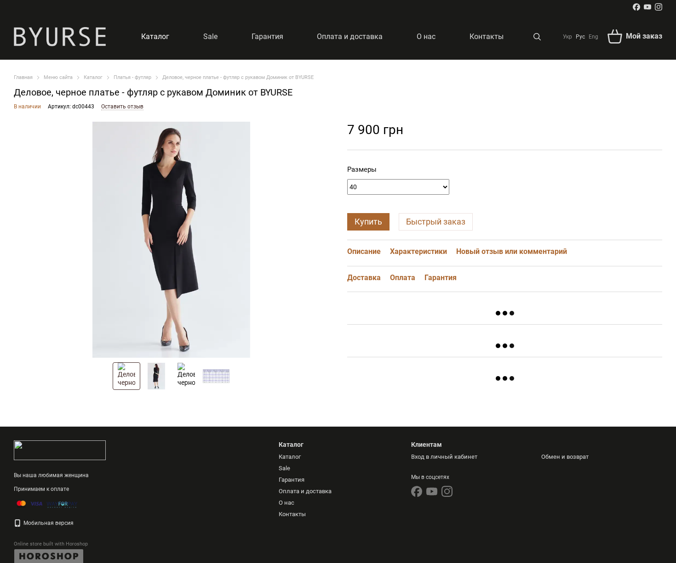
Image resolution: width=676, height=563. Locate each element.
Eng (593, 36)
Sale (210, 36)
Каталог (155, 36)
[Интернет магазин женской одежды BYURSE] (60, 450)
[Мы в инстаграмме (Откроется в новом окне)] (658, 7)
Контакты (487, 36)
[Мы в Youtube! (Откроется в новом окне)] (647, 7)
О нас (426, 36)
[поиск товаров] (537, 36)
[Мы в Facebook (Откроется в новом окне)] (636, 7)
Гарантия (267, 36)
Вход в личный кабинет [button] (444, 456)
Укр (567, 36)
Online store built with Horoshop (51, 544)
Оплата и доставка (350, 36)
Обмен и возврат (565, 456)
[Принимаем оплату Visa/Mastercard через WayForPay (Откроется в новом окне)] (47, 504)
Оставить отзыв (122, 106)
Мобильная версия (48, 523)
